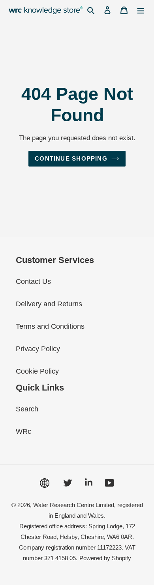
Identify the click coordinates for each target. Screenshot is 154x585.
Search (27, 409)
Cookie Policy (37, 371)
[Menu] (140, 10)
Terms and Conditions (50, 326)
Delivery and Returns (49, 304)
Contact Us (33, 281)
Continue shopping (71, 158)
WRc (23, 431)
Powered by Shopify (105, 558)
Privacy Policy (38, 349)
